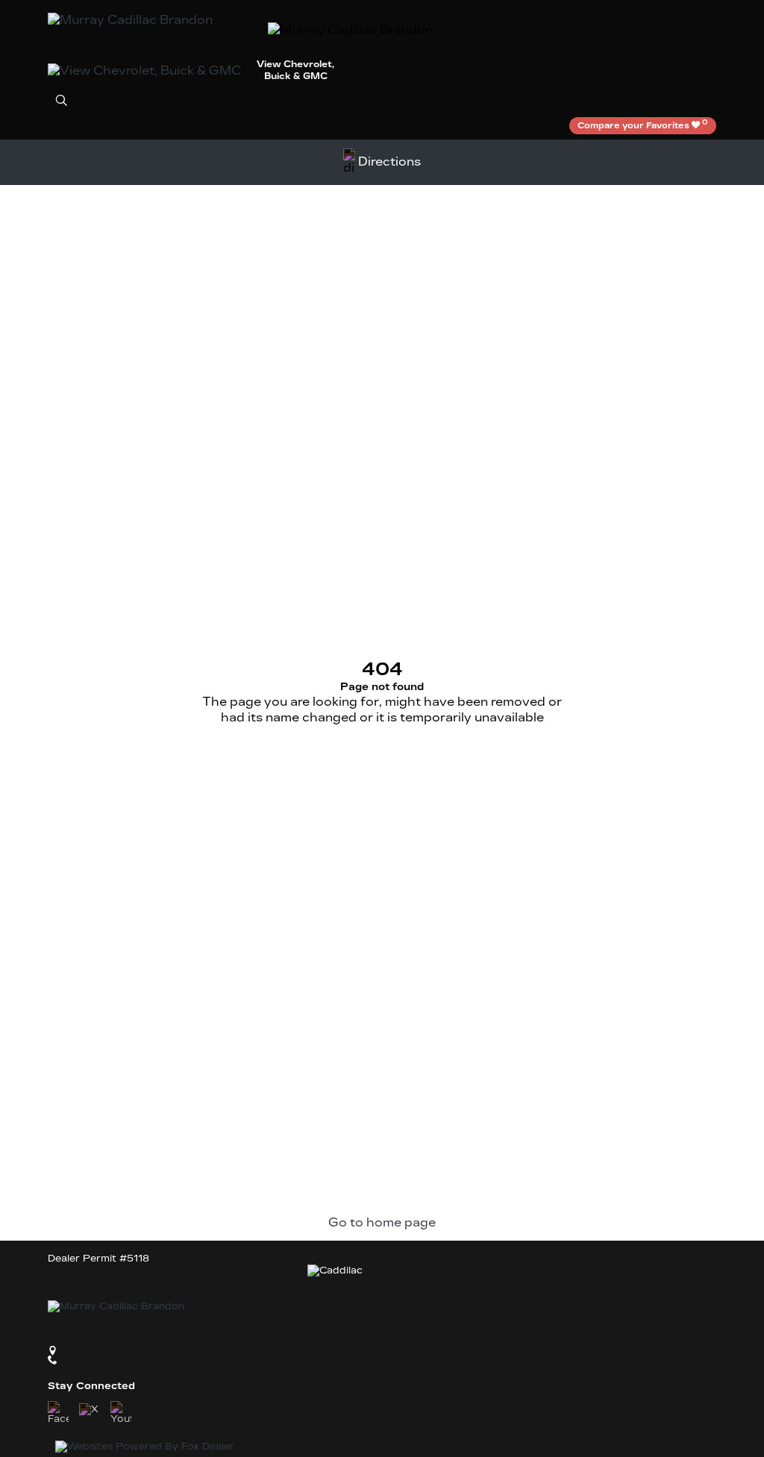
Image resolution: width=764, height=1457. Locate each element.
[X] (89, 1413)
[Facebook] (58, 1413)
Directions (389, 161)
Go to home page (382, 1222)
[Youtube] (120, 1413)
